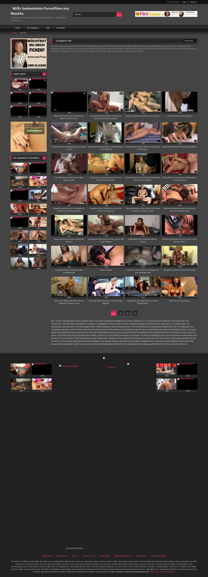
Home (17, 28)
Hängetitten (170, 572)
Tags (47, 28)
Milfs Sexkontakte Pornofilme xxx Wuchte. (40, 11)
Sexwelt (75, 556)
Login (184, 2)
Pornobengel (62, 556)
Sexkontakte (105, 556)
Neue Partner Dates (156, 572)
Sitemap (111, 367)
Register (193, 2)
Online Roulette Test (123, 556)
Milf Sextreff (47, 556)
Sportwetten (141, 556)
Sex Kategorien (33, 28)
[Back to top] (200, 569)
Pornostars (61, 28)
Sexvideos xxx (89, 556)
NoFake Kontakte (158, 556)
